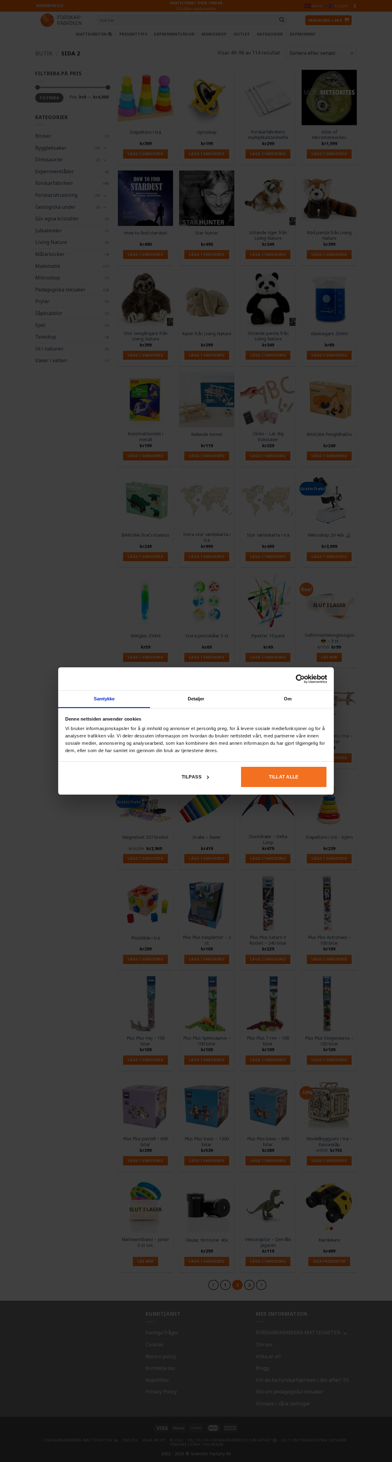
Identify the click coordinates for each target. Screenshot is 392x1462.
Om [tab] (288, 698)
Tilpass (192, 776)
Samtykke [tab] (104, 698)
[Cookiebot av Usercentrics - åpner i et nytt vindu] (300, 679)
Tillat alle (284, 776)
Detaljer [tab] (196, 698)
